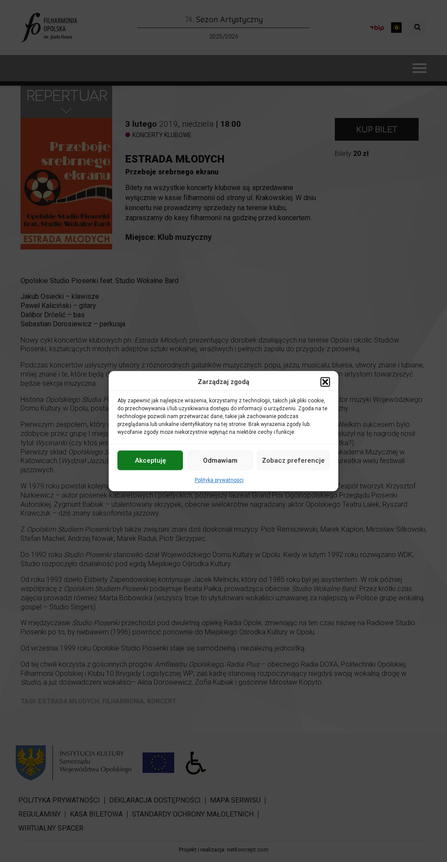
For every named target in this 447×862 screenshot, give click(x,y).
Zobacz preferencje (293, 460)
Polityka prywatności (219, 480)
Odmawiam (220, 460)
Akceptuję (150, 460)
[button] (325, 381)
